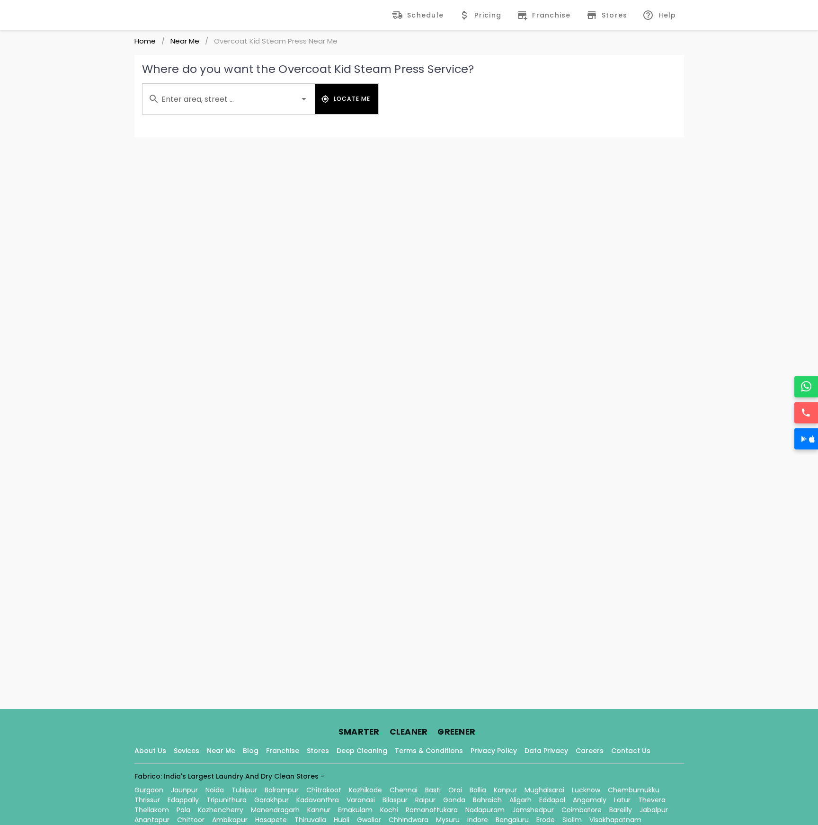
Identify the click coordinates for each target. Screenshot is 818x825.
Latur (622, 800)
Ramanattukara (432, 810)
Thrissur (147, 800)
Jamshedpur (533, 810)
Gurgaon (148, 790)
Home (145, 41)
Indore (477, 820)
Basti (433, 790)
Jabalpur (654, 810)
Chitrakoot (323, 790)
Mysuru (448, 820)
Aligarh (520, 800)
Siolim (572, 820)
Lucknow (586, 790)
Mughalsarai (544, 790)
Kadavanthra (317, 800)
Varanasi (361, 800)
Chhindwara (408, 820)
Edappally (183, 800)
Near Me (184, 41)
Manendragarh (275, 810)
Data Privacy (546, 750)
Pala (183, 810)
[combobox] (228, 99)
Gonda (454, 800)
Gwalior (369, 820)
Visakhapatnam (615, 820)
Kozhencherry (220, 810)
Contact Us (630, 750)
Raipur (425, 800)
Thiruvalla (310, 820)
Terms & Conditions (429, 750)
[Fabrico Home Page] (166, 15)
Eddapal (552, 800)
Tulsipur (244, 790)
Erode (545, 820)
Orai (455, 790)
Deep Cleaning (362, 750)
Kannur (318, 810)
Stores (318, 750)
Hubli (341, 820)
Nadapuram (485, 810)
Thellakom (151, 810)
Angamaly (589, 800)
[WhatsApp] (806, 386)
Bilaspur (395, 800)
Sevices (186, 750)
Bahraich (487, 800)
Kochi (389, 810)
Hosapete (271, 820)
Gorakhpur (271, 800)
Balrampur (282, 790)
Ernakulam (355, 810)
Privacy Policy (494, 750)
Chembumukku (633, 790)
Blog (250, 750)
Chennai (404, 790)
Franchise (282, 750)
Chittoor (190, 820)
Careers (590, 750)
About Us (150, 750)
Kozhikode (365, 790)
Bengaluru (512, 820)
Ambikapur (230, 820)
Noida (214, 790)
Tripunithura (226, 800)
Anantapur (151, 820)
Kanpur (505, 790)
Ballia (478, 790)
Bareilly (620, 810)
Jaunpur (184, 790)
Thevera (652, 800)
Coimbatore (581, 810)
